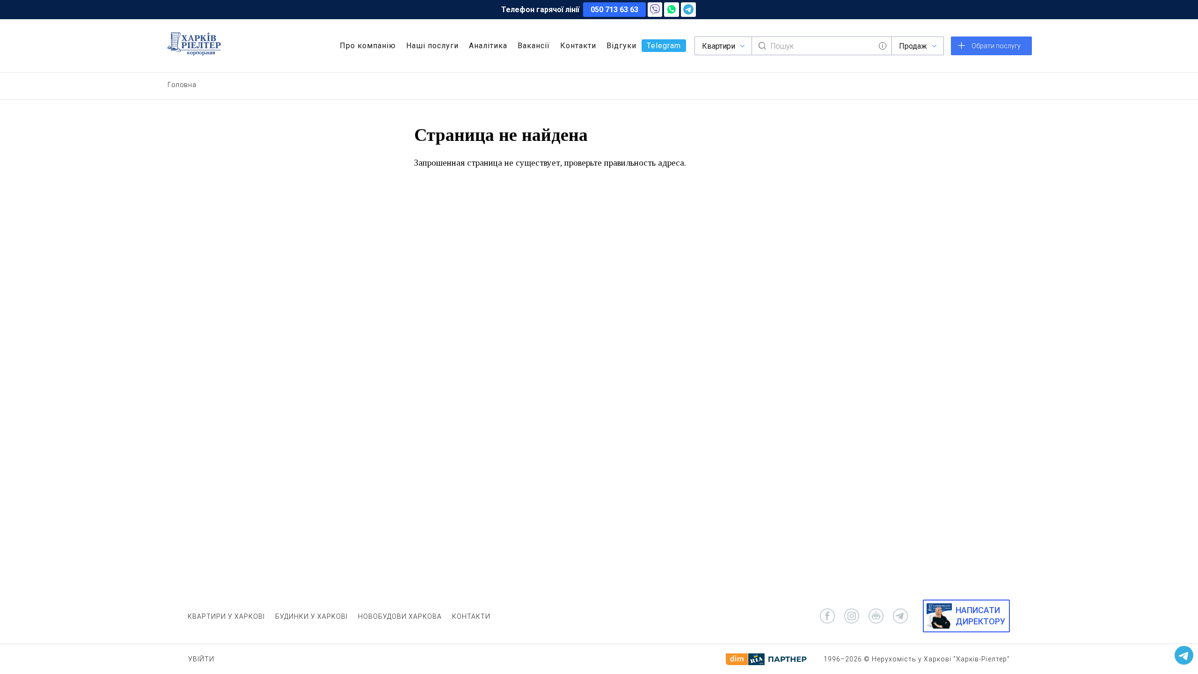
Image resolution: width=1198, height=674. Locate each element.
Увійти (201, 659)
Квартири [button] (718, 46)
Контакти (578, 45)
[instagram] (851, 615)
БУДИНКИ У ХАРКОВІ (311, 616)
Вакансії (534, 45)
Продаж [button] (913, 46)
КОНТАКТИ (471, 616)
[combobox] (822, 46)
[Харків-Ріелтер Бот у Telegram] (1184, 655)
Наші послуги (432, 45)
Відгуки (621, 45)
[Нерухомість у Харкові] (194, 44)
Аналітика (488, 45)
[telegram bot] (876, 615)
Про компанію (368, 45)
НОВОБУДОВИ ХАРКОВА (400, 616)
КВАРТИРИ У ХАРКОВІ (226, 616)
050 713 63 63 (614, 9)
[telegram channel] (900, 615)
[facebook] (827, 615)
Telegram (664, 45)
